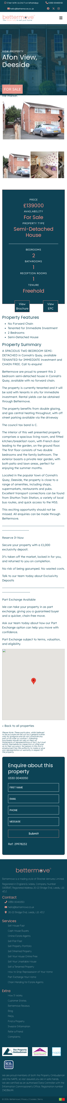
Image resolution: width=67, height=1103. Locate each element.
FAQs (11, 1016)
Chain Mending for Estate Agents (25, 982)
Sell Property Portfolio (19, 946)
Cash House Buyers (18, 930)
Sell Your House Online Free (22, 956)
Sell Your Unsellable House (22, 961)
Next (59, 122)
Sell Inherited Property (20, 951)
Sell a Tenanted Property (21, 966)
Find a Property (16, 1021)
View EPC (50, 306)
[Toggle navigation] (61, 18)
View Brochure (22, 306)
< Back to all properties (18, 726)
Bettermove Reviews (18, 1005)
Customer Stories (17, 1000)
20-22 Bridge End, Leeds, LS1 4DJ (26, 912)
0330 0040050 (55, 3)
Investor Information (19, 1026)
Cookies (32, 1099)
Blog (10, 1010)
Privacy (24, 1099)
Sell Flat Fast (15, 941)
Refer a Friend (15, 1031)
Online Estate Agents (19, 935)
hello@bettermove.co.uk (22, 8)
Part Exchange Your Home (22, 977)
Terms (40, 1099)
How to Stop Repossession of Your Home (30, 971)
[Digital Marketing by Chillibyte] (62, 1099)
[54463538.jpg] (33, 119)
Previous (8, 122)
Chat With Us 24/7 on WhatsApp (22, 3)
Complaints (14, 1036)
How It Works (15, 995)
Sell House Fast (16, 925)
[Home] (19, 18)
